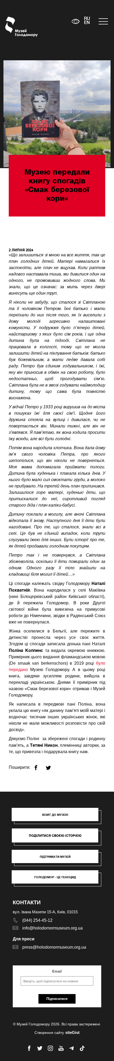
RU (87, 19)
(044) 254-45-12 (37, 920)
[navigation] (104, 21)
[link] (57, 859)
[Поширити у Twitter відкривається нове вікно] (51, 765)
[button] (57, 817)
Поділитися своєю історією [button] (55, 836)
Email (57, 971)
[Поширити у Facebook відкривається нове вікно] (39, 765)
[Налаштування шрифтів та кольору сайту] (75, 21)
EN (87, 23)
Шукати (51, 21)
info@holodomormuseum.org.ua (52, 928)
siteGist (72, 1032)
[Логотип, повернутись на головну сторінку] (15, 27)
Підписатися (57, 999)
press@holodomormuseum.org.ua (54, 947)
